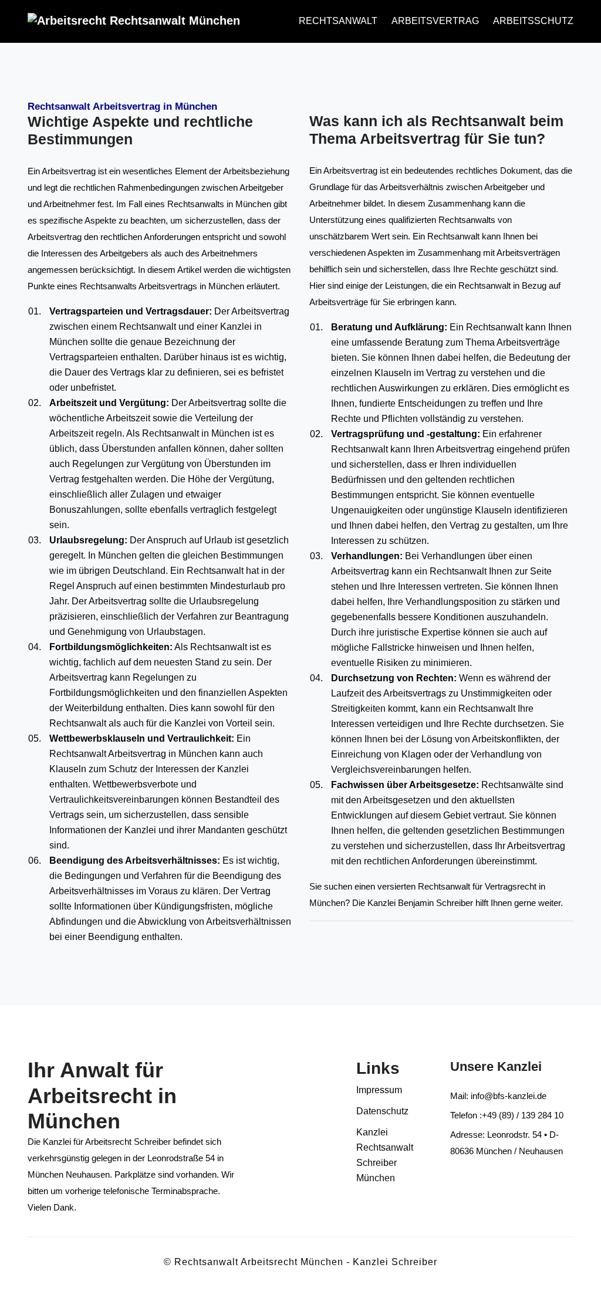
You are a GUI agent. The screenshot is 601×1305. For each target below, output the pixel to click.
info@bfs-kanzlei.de (507, 1096)
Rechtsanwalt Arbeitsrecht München (258, 1262)
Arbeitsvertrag (435, 21)
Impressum (379, 1090)
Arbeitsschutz (533, 21)
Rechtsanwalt (338, 21)
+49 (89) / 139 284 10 (522, 1115)
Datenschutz (382, 1111)
